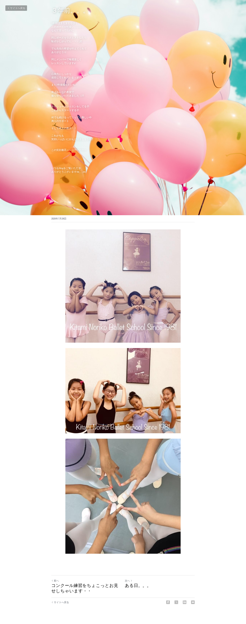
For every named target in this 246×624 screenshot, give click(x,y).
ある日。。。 (138, 585)
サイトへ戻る (17, 8)
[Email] (193, 602)
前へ (56, 580)
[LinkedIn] (184, 602)
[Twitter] (176, 602)
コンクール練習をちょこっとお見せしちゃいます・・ (84, 588)
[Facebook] (168, 602)
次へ (127, 580)
